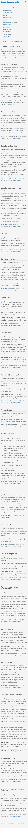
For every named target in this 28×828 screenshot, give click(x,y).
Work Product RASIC (7, 39)
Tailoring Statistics (7, 36)
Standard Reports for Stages (8, 7)
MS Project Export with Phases (10, 22)
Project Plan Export (7, 29)
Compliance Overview (8, 12)
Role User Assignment (8, 31)
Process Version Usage (8, 27)
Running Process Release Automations (11, 32)
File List (5, 15)
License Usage (6, 19)
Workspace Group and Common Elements (12, 41)
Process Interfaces (7, 26)
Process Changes (7, 24)
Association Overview (8, 8)
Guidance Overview (7, 17)
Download (4, 100)
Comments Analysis (7, 10)
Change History (11, 104)
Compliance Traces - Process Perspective (12, 13)
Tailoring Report (7, 34)
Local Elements (6, 20)
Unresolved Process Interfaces (10, 38)
